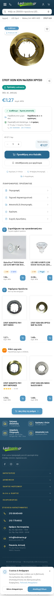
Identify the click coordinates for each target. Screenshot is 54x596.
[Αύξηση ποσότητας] (18, 144)
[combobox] (27, 11)
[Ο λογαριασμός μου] (43, 4)
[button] (27, 473)
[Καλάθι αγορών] (49, 4)
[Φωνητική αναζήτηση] (48, 11)
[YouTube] (17, 464)
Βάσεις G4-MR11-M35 (31, 18)
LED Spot (15, 18)
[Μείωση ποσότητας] (7, 144)
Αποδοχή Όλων (40, 589)
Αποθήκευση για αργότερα (28, 163)
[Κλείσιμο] (50, 571)
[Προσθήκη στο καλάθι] (22, 278)
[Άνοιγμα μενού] (5, 4)
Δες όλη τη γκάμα (27, 411)
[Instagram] (11, 464)
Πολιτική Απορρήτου (28, 582)
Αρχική (5, 18)
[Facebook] (4, 464)
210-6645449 (15, 128)
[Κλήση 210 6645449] (10, 4)
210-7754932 (26, 128)
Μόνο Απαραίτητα (15, 589)
